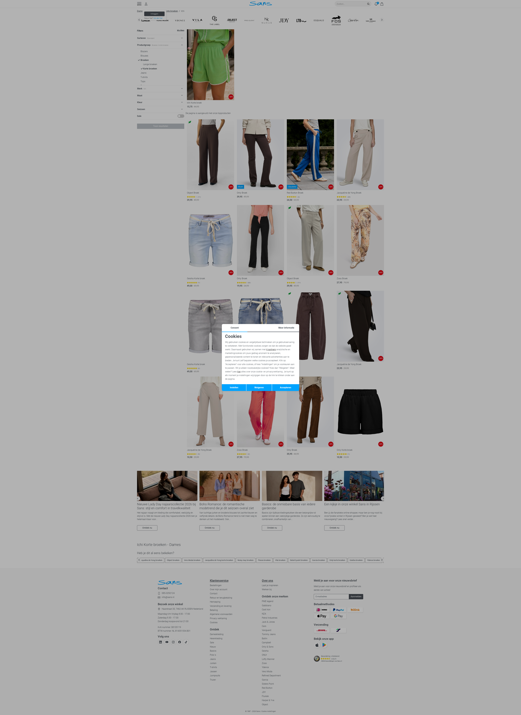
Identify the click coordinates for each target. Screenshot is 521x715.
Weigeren (259, 387)
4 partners (271, 349)
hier (239, 371)
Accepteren (285, 387)
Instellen (234, 387)
